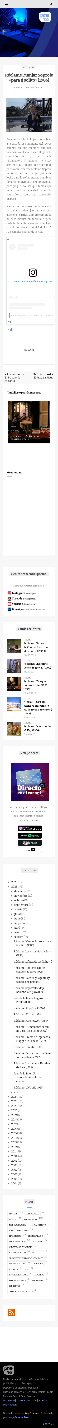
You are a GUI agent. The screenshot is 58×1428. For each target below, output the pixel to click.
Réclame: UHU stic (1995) (29, 1087)
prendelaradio (35, 1236)
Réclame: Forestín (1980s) (29, 1047)
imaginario (38, 1242)
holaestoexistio (17, 1253)
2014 (14, 1137)
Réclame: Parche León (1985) (31, 1020)
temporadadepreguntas (21, 1291)
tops (27, 1269)
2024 (14, 1096)
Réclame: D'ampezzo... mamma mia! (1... (26, 437)
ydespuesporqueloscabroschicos (26, 1258)
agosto (18, 909)
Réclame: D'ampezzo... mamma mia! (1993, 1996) (37, 685)
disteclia (13, 1269)
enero (17, 1092)
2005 (14, 1179)
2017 (14, 1124)
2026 (14, 882)
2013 (14, 1142)
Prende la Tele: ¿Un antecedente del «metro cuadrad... (29, 1077)
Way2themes (32, 1413)
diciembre (20, 891)
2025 (14, 886)
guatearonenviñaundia (20, 1247)
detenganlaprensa (18, 1275)
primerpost (14, 1286)
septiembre (21, 904)
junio (17, 918)
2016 (14, 1128)
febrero (18, 936)
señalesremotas (17, 1242)
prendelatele (32, 1214)
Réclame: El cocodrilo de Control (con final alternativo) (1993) (37, 647)
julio (17, 914)
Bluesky (42, 1400)
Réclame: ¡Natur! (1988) (28, 1014)
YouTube (32, 1400)
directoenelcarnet (18, 1230)
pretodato (37, 1253)
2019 (14, 1115)
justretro (38, 1264)
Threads (20, 1400)
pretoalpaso (30, 1219)
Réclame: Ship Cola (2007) (29, 1008)
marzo (18, 932)
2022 (14, 1105)
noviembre (21, 895)
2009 (14, 1160)
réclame (29, 67)
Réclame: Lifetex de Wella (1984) (33, 961)
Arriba (48, 1424)
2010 (14, 1156)
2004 (14, 1183)
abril (17, 927)
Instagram (9, 1400)
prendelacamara (17, 1280)
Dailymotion (10, 1404)
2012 (14, 1147)
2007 (14, 1169)
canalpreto (40, 1225)
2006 (14, 1174)
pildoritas (39, 1275)
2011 (13, 1151)
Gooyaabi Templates (18, 1417)
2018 (14, 1119)
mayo (17, 923)
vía (9, 329)
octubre (19, 900)
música (12, 1219)
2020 (14, 1110)
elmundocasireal (17, 1264)
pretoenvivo (38, 1280)
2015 (14, 1133)
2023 (14, 1101)
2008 (14, 1165)
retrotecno (15, 1236)
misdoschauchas (17, 1225)
